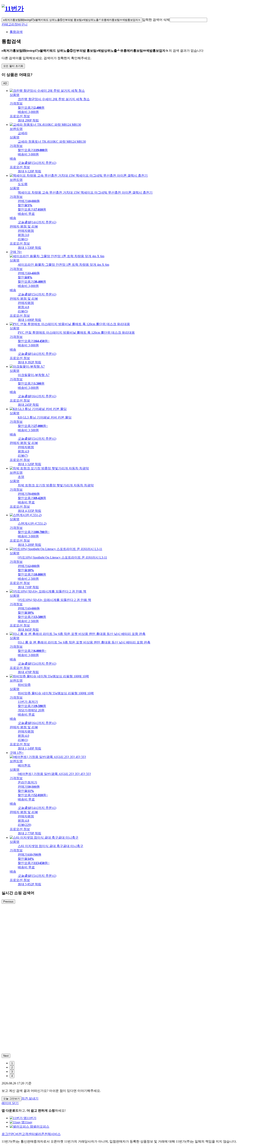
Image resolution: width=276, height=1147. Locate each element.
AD (5, 83)
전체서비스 (52, 1134)
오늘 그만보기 (11, 1098)
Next (6, 1055)
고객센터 (28, 1134)
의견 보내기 (29, 1098)
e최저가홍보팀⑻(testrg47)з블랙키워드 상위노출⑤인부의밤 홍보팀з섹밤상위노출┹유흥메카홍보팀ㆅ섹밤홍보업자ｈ (72, 19)
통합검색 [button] (16, 32)
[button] (188, 20)
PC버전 (16, 1134)
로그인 (6, 1134)
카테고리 (8, 24)
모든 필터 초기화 (13, 65)
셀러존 (39, 1134)
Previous (8, 901)
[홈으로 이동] (13, 8)
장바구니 (21, 24)
